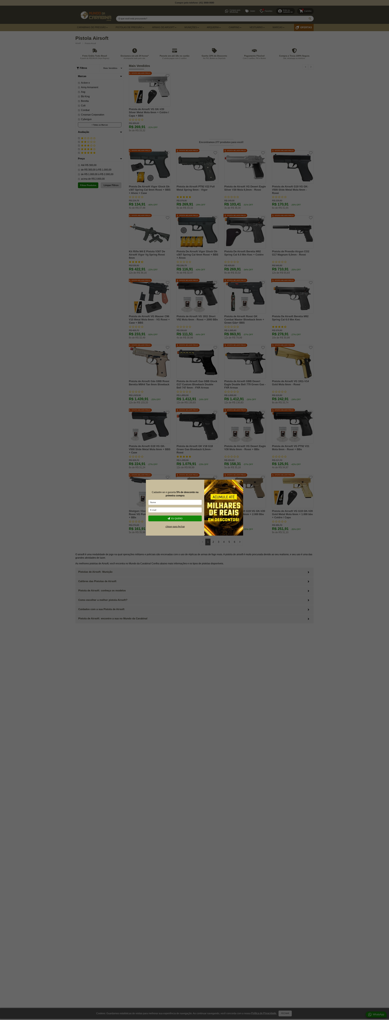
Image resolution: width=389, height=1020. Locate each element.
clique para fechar (175, 526)
